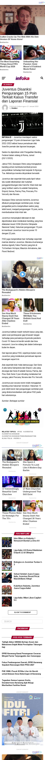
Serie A (17, 438)
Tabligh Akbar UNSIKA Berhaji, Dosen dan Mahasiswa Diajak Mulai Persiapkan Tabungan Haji (22, 644)
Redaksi (14, 108)
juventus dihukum (11, 434)
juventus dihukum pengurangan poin (19, 436)
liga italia (7, 438)
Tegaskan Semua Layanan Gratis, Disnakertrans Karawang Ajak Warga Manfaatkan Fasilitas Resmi (18, 682)
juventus (28, 432)
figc (20, 432)
